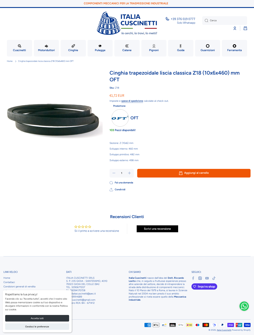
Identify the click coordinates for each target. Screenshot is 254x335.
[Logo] (127, 23)
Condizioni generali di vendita (19, 286)
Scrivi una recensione (157, 228)
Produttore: (119, 105)
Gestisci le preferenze (37, 326)
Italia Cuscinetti (224, 330)
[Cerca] (205, 20)
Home (10, 61)
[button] (117, 189)
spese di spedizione (132, 100)
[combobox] (224, 20)
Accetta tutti (37, 318)
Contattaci (9, 282)
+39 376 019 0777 (183, 19)
